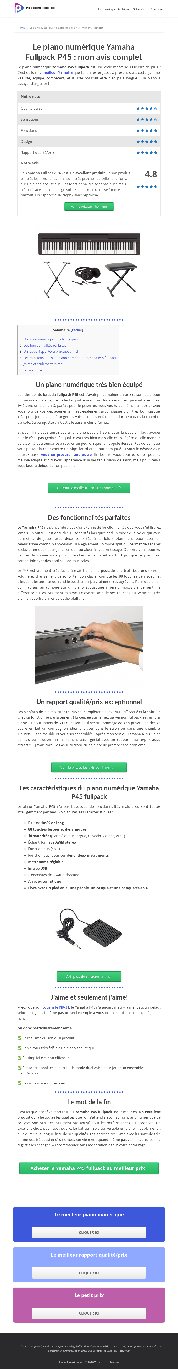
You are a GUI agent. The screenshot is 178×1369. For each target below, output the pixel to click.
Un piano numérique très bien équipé (49, 339)
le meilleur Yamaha (55, 72)
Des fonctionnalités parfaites (43, 345)
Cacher (77, 330)
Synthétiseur (124, 9)
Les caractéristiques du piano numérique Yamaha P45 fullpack (68, 357)
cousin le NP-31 (56, 1007)
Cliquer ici (89, 1232)
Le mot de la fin (33, 370)
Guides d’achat (140, 9)
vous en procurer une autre (66, 454)
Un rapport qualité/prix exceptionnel (49, 351)
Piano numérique (106, 9)
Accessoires (156, 9)
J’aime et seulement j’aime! (41, 364)
